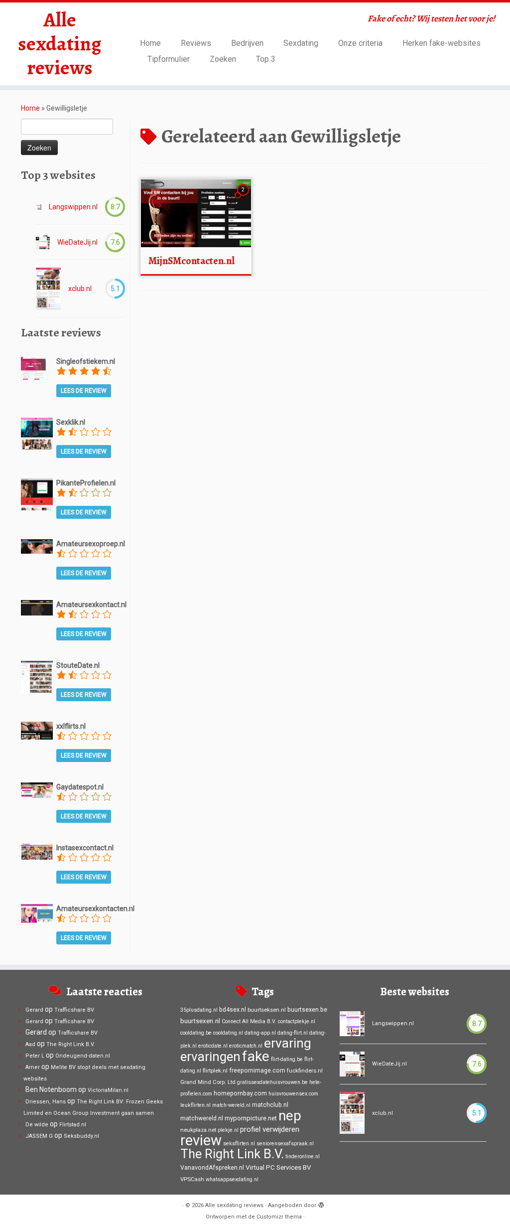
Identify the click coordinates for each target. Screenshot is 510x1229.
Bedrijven (247, 43)
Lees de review (84, 390)
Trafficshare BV (74, 1010)
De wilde (36, 1124)
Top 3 (265, 59)
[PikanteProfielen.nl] (37, 494)
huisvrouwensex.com (293, 1093)
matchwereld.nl (201, 1118)
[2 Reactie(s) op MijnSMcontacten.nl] (244, 199)
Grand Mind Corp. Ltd (208, 1081)
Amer (32, 1067)
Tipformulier (168, 59)
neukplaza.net (198, 1129)
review (201, 1140)
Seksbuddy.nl (81, 1136)
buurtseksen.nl (267, 1009)
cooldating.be (196, 1033)
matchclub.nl (270, 1104)
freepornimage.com (257, 1070)
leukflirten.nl (195, 1105)
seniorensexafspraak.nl (285, 1143)
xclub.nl (80, 289)
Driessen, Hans (45, 1101)
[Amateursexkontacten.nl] (37, 913)
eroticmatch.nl (245, 1046)
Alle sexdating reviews (59, 44)
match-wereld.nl (231, 1105)
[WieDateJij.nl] (43, 242)
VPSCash (192, 1179)
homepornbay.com (240, 1093)
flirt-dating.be (287, 1059)
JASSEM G (39, 1136)
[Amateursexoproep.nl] (37, 546)
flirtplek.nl (215, 1070)
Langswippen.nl (73, 207)
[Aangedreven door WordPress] (321, 1203)
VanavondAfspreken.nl (212, 1167)
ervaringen (210, 1056)
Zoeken (223, 59)
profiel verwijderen (269, 1129)
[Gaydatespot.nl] (37, 789)
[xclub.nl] (48, 289)
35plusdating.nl (199, 1010)
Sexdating (300, 43)
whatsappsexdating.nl (232, 1179)
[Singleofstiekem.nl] (33, 368)
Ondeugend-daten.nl (82, 1056)
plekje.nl (228, 1130)
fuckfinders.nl (305, 1070)
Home (150, 43)
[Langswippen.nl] (38, 207)
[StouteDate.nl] (37, 676)
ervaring (287, 1043)
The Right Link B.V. (70, 1044)
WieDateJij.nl (77, 242)
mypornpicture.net (251, 1118)
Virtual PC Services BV (278, 1167)
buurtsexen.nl (200, 1021)
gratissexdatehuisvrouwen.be (272, 1082)
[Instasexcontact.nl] (37, 851)
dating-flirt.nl (292, 1033)
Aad (30, 1044)
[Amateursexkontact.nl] (37, 607)
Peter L (34, 1056)
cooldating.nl (228, 1033)
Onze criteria (360, 43)
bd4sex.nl (232, 1009)
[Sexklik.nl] (37, 433)
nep (289, 1115)
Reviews (196, 43)
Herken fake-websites (441, 43)
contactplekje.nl (296, 1021)
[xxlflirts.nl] (37, 730)
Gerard (34, 1010)
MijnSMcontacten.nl (191, 261)
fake (255, 1056)
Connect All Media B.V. (249, 1021)
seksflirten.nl (239, 1143)
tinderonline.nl (302, 1156)
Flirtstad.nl (72, 1124)
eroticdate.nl (213, 1046)
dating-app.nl (260, 1033)
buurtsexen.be (307, 1009)
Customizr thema (279, 1217)
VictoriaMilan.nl (108, 1090)
